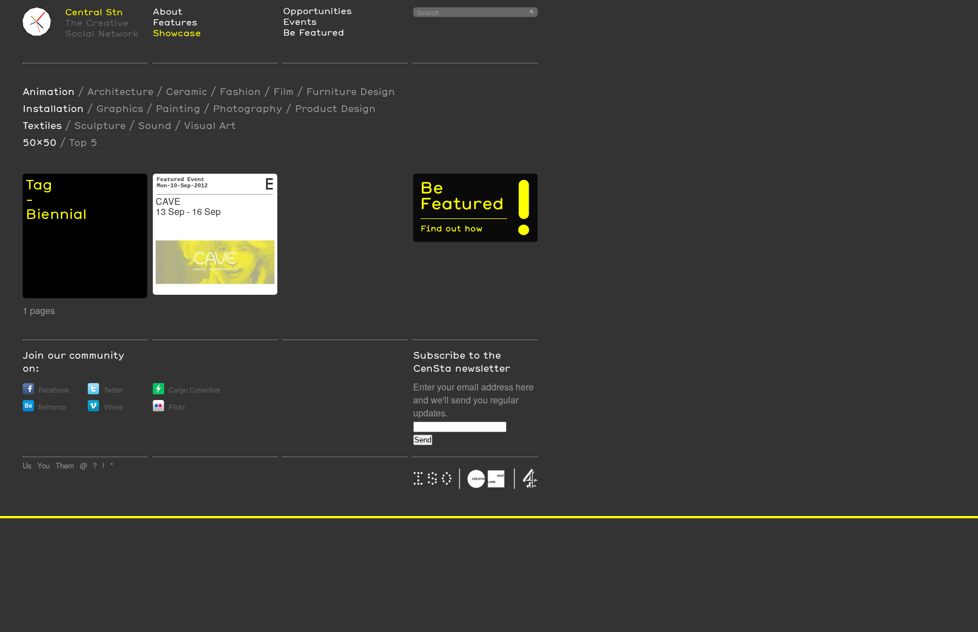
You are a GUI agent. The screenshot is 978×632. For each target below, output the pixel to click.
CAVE (168, 201)
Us (27, 465)
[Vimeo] (93, 408)
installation (53, 108)
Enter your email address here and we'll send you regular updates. (473, 399)
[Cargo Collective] (158, 391)
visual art (210, 125)
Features (175, 22)
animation (49, 91)
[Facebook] (28, 391)
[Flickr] (158, 408)
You (43, 465)
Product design (335, 108)
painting (178, 108)
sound (154, 125)
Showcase (177, 32)
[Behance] (28, 408)
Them (64, 465)
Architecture (120, 91)
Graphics (119, 108)
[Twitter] (93, 391)
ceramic (186, 91)
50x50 (40, 142)
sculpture (100, 125)
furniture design (350, 91)
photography (247, 108)
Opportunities (317, 10)
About (167, 11)
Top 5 (83, 142)
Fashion (240, 91)
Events (300, 21)
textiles (42, 125)
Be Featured (313, 32)
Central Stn (94, 12)
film (283, 91)
